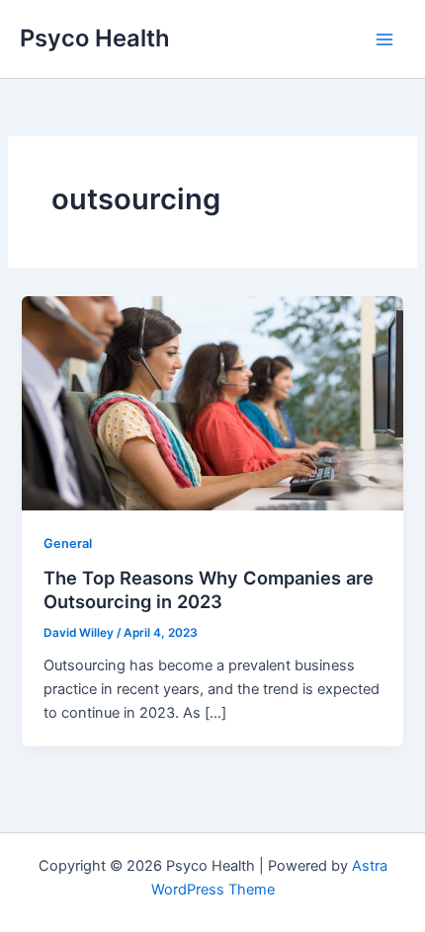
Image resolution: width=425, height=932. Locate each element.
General (67, 543)
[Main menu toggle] (384, 39)
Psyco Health (95, 38)
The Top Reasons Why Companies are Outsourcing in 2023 (208, 589)
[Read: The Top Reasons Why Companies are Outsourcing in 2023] (212, 402)
